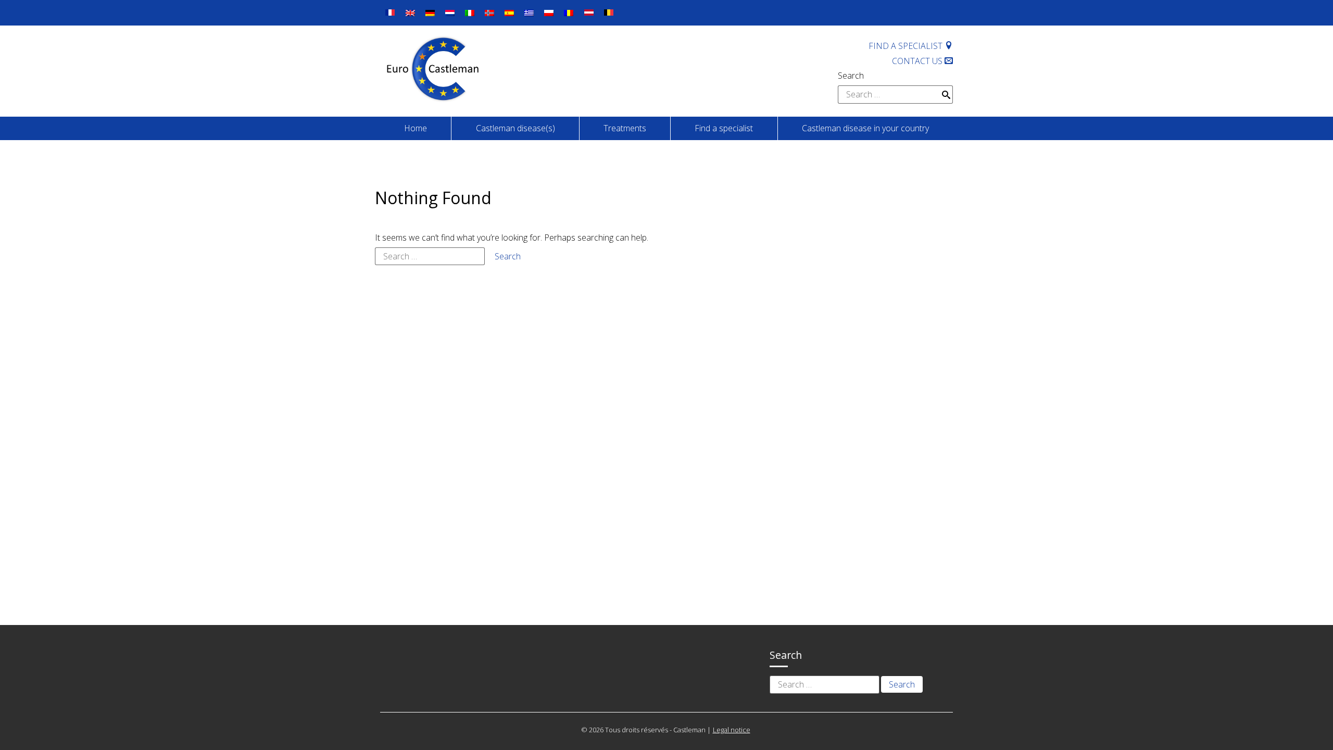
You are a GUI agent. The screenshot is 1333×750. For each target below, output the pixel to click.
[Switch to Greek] (529, 12)
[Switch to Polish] (549, 12)
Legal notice (731, 730)
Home (415, 128)
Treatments (624, 128)
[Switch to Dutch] (450, 12)
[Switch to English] (410, 12)
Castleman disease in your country (865, 128)
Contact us (918, 61)
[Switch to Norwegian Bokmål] (489, 12)
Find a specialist (907, 46)
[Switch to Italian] (470, 12)
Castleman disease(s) (515, 128)
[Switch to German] (430, 12)
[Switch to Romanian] (569, 12)
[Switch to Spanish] (509, 12)
